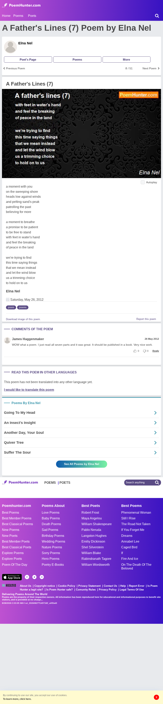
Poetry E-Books (53, 564)
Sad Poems (50, 529)
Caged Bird (129, 547)
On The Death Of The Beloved (136, 566)
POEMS (50, 482)
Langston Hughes (94, 535)
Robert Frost (90, 512)
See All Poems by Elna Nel (81, 464)
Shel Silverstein (93, 547)
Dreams (126, 535)
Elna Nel (25, 43)
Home (6, 15)
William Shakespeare (97, 524)
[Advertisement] (59, 663)
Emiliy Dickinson (93, 541)
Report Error (136, 585)
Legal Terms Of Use (132, 589)
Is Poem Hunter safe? (59, 589)
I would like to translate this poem (29, 389)
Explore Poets (12, 558)
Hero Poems (50, 558)
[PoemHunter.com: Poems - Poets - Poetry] (21, 5)
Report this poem (146, 319)
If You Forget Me (132, 529)
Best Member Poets (16, 541)
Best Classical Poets (16, 547)
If (122, 553)
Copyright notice (44, 585)
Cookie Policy (66, 585)
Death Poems (51, 524)
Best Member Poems (16, 518)
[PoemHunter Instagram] (42, 577)
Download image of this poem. (23, 319)
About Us (25, 585)
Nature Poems (52, 547)
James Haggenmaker (28, 339)
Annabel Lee (130, 541)
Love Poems (50, 512)
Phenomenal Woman (136, 512)
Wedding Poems (53, 541)
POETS (64, 482)
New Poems (10, 529)
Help (123, 585)
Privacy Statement (89, 585)
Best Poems (10, 512)
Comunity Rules (86, 589)
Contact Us (110, 585)
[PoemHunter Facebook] (27, 577)
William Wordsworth (96, 564)
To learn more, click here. (17, 699)
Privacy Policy (107, 589)
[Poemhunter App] (12, 577)
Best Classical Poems (17, 524)
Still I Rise (128, 518)
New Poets (9, 535)
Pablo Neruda (91, 529)
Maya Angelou (92, 518)
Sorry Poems (51, 553)
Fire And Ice (129, 558)
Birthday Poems (53, 535)
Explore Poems (13, 553)
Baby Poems (51, 518)
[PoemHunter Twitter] (34, 577)
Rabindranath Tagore (96, 558)
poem (11, 307)
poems (22, 307)
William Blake (91, 553)
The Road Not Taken (135, 524)
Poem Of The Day (14, 564)
